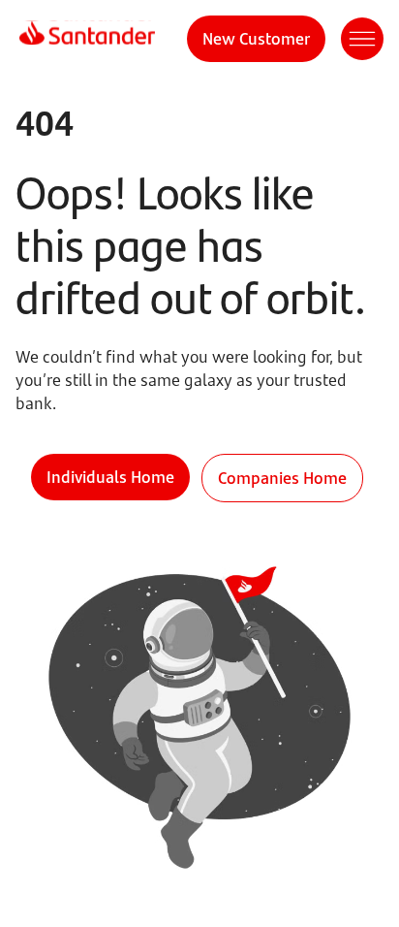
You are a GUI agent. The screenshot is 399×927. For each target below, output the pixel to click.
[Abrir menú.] (362, 38)
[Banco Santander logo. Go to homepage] (87, 39)
